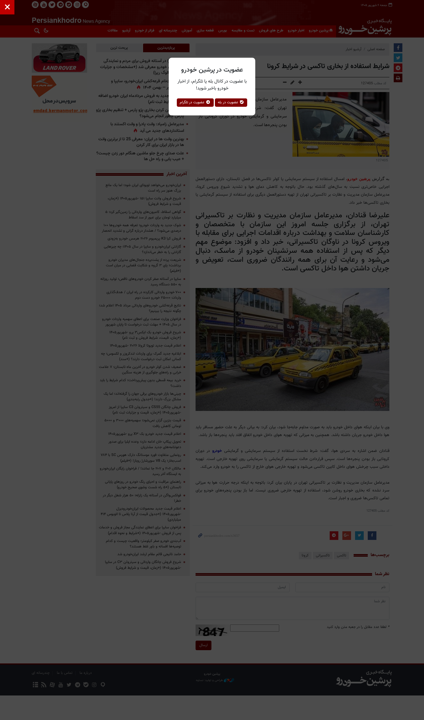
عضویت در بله (228, 102)
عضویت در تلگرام (193, 102)
